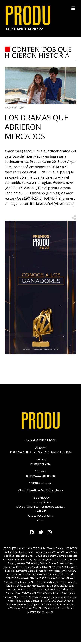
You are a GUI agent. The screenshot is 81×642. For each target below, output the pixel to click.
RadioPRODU (40, 497)
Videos (41, 520)
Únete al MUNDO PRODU (40, 440)
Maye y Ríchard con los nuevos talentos (40, 506)
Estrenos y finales (40, 502)
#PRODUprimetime (40, 483)
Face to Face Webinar (40, 515)
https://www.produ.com (40, 475)
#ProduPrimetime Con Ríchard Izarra (40, 490)
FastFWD (40, 511)
